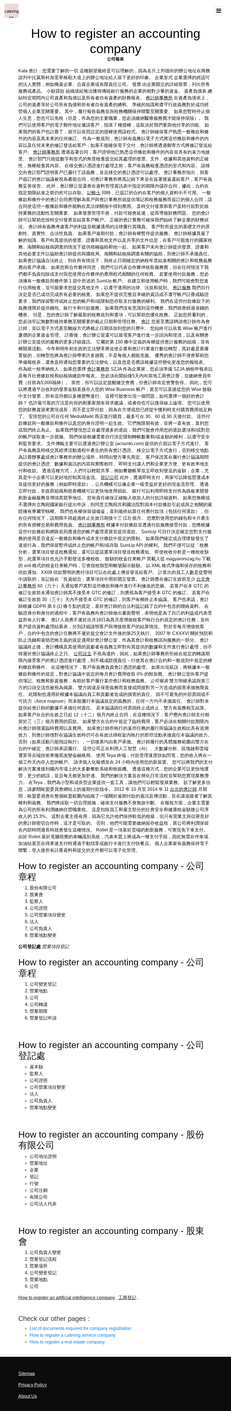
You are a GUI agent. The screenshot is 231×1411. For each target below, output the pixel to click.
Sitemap (26, 1373)
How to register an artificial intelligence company (66, 1297)
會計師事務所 (159, 97)
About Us (27, 1396)
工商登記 (127, 1297)
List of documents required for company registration (80, 1328)
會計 (145, 321)
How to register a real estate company (67, 1342)
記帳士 (94, 192)
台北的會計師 (183, 789)
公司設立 (83, 653)
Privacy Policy (32, 1384)
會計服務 (182, 287)
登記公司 (110, 477)
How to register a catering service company (72, 1335)
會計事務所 (98, 369)
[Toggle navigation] (218, 10)
